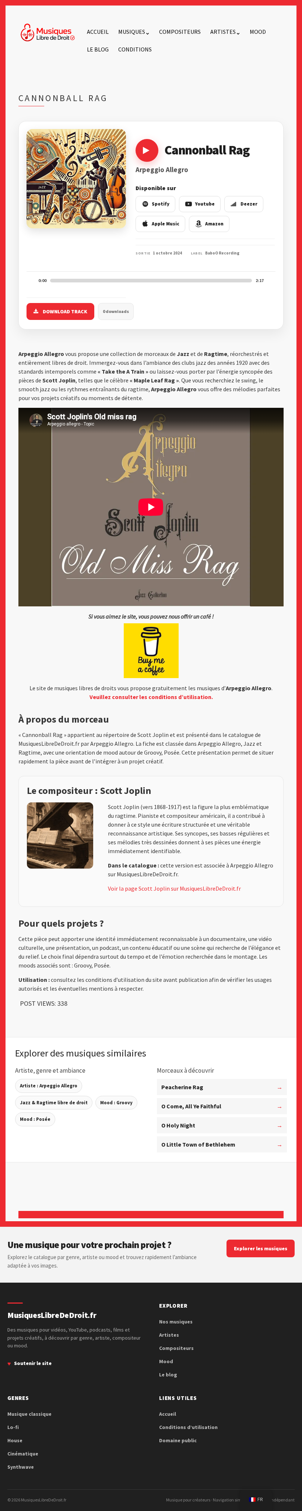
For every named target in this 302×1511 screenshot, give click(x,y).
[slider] (151, 280)
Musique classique (29, 1414)
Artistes (223, 31)
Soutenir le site (33, 1363)
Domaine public (178, 1440)
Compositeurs (180, 31)
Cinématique (22, 1453)
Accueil (98, 31)
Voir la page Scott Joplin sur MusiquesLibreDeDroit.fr (174, 888)
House (14, 1440)
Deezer (248, 204)
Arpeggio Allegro (162, 169)
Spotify (160, 204)
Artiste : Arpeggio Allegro (48, 1086)
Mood (258, 31)
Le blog (98, 49)
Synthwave (20, 1467)
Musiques (131, 31)
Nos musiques (176, 1321)
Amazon (214, 224)
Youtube (205, 204)
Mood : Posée (35, 1119)
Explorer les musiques (260, 1248)
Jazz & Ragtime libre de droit (54, 1103)
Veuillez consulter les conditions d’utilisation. (151, 697)
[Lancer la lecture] (147, 150)
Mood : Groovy (116, 1103)
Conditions (135, 49)
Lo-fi (13, 1427)
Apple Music (165, 224)
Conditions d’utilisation (188, 1427)
